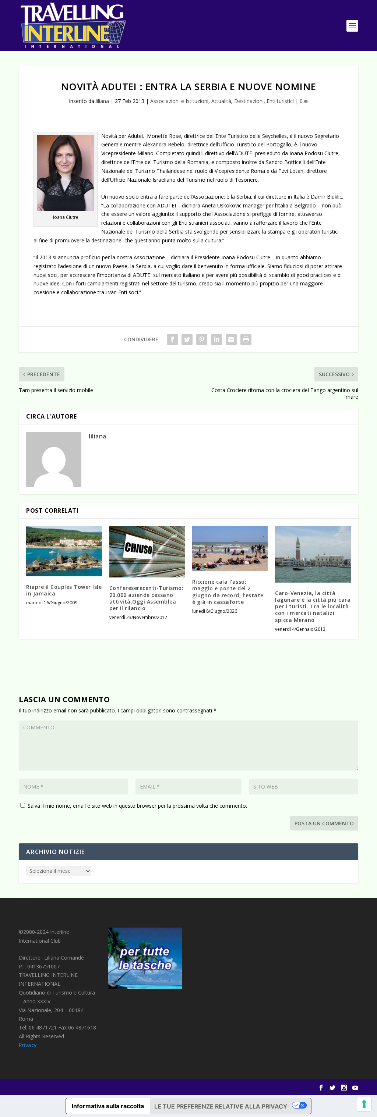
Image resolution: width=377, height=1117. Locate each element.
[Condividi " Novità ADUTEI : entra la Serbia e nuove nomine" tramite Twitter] (187, 339)
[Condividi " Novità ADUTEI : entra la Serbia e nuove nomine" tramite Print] (246, 339)
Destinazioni (249, 100)
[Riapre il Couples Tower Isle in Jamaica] (64, 551)
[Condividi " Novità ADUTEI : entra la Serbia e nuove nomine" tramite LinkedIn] (216, 339)
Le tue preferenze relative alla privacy (220, 1106)
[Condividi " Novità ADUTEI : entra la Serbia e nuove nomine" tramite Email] (231, 339)
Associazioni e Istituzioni (179, 100)
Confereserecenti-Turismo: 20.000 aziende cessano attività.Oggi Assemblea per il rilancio (146, 598)
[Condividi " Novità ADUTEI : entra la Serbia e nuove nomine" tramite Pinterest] (201, 339)
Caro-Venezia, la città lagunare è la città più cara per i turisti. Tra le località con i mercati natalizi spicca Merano (312, 606)
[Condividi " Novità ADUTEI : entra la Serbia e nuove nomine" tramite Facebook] (172, 339)
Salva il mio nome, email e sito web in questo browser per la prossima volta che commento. (137, 805)
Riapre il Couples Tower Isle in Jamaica (64, 590)
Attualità (221, 100)
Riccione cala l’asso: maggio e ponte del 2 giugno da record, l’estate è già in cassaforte (228, 591)
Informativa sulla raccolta (108, 1106)
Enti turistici (280, 100)
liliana (102, 100)
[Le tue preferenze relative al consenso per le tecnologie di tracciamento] (364, 1104)
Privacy (28, 1045)
